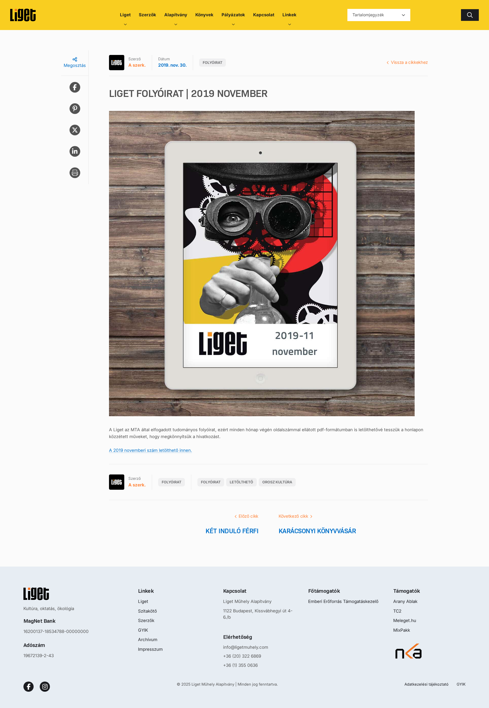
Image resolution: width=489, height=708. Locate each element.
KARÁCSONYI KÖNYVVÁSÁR (317, 531)
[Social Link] (28, 687)
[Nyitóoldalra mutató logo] (56, 593)
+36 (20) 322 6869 (242, 656)
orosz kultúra (277, 482)
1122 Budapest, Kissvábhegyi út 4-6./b (258, 614)
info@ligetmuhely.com (245, 647)
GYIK (143, 630)
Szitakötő (147, 611)
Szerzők (146, 620)
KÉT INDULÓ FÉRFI (232, 531)
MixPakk (401, 630)
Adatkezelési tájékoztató (426, 684)
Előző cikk (248, 516)
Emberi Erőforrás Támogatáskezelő (343, 601)
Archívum (147, 639)
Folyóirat (212, 62)
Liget (143, 601)
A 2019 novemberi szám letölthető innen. (150, 450)
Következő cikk (293, 516)
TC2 (397, 611)
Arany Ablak (405, 601)
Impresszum (150, 649)
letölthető (241, 482)
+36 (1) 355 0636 (240, 665)
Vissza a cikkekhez (409, 62)
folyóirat (211, 482)
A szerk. (137, 65)
